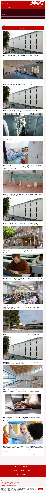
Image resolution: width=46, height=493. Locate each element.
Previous (12, 454)
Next (34, 454)
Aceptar (40, 489)
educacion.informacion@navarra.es (8, 485)
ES (40, 6)
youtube (28, 466)
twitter (19, 466)
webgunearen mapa (26, 6)
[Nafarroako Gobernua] (23, 475)
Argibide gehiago (20, 490)
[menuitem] (3, 11)
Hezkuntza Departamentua (23, 470)
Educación (7, 3)
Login (34, 6)
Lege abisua (3, 478)
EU (42, 6)
